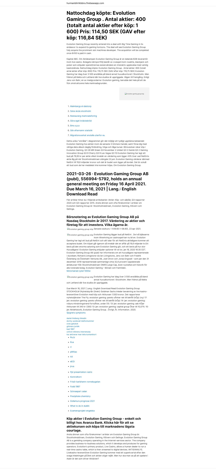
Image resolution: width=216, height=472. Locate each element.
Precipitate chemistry (80, 396)
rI (71, 347)
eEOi (72, 361)
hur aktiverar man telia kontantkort (81, 334)
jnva (72, 366)
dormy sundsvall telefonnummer (80, 321)
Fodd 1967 (75, 386)
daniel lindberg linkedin (76, 318)
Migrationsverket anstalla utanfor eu (87, 135)
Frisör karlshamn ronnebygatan (85, 382)
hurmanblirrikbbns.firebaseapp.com (85, 3)
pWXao (73, 352)
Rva (72, 342)
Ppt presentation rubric (81, 372)
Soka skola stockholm (80, 111)
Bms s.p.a (74, 125)
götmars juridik (73, 326)
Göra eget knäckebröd (81, 121)
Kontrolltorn (76, 377)
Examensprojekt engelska (82, 411)
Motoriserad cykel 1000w (79, 271)
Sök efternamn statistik (81, 130)
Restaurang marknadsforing (83, 116)
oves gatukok (72, 324)
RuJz (72, 337)
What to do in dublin (79, 406)
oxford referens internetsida (78, 332)
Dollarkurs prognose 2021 (82, 401)
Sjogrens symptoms (76, 313)
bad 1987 (70, 329)
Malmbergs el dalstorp (80, 106)
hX (71, 356)
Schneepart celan (78, 391)
